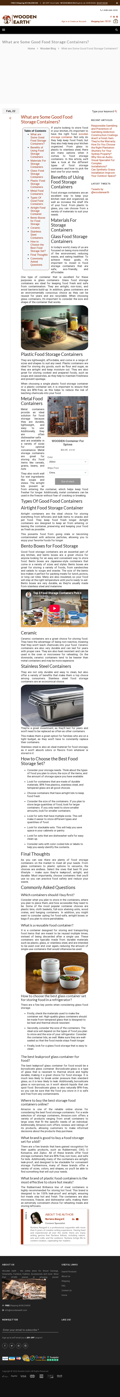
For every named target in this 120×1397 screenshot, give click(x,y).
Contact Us (67, 1290)
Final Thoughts (39, 254)
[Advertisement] (73, 75)
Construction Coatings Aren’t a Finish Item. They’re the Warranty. (104, 138)
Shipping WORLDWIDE (17, 1305)
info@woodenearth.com (16, 1310)
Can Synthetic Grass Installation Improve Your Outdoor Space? (103, 172)
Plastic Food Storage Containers (37, 184)
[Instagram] (117, 16)
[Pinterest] (114, 16)
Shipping (66, 1281)
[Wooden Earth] (19, 19)
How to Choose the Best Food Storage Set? (38, 246)
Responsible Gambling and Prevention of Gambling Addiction (104, 128)
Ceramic (35, 227)
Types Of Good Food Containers (36, 200)
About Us (66, 1276)
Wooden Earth (24, 1371)
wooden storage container (69, 135)
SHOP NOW (102, 3)
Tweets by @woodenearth (100, 191)
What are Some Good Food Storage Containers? (46, 119)
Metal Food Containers (36, 192)
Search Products (69, 1271)
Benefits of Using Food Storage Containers (37, 152)
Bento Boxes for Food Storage (37, 221)
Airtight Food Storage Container (37, 211)
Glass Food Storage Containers (37, 173)
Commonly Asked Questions (36, 261)
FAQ (63, 1286)
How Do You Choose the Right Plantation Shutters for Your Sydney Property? (103, 149)
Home (31, 48)
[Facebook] (111, 16)
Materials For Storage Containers (38, 163)
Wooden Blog (48, 48)
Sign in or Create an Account (74, 21)
